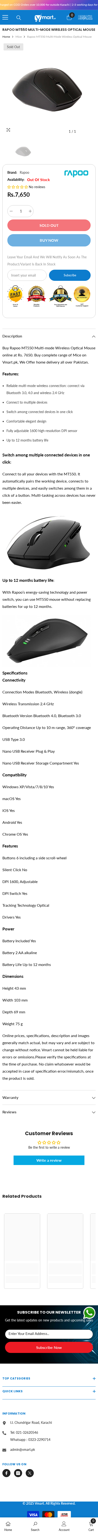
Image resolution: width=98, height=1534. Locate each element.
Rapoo (24, 172)
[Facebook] (6, 1473)
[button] (18, 187)
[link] (22, 1269)
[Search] (19, 18)
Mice (18, 36)
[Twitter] (30, 1473)
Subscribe (70, 275)
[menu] (5, 17)
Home (6, 36)
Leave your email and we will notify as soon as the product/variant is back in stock (47, 260)
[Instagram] (18, 1473)
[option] (49, 89)
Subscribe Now (49, 1347)
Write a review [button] (49, 1160)
